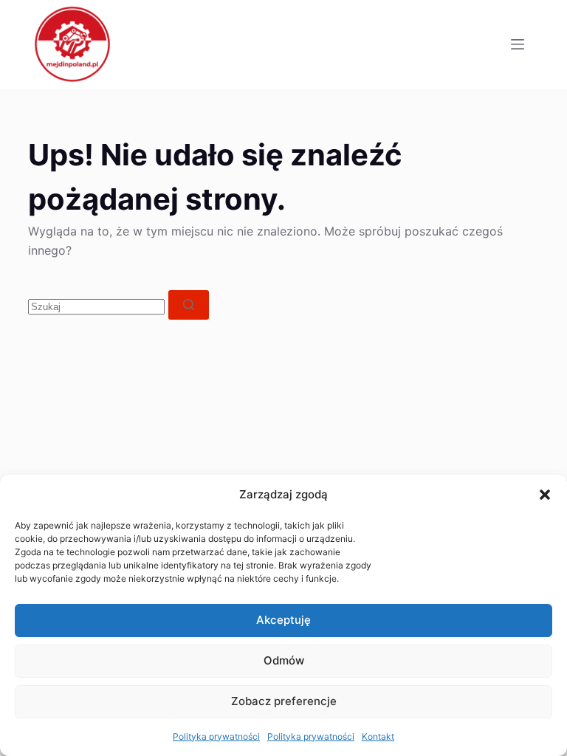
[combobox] (96, 307)
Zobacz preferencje (284, 701)
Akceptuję (283, 620)
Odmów (284, 660)
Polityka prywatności (216, 736)
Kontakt (378, 736)
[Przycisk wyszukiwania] (188, 305)
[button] (544, 494)
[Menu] (517, 44)
